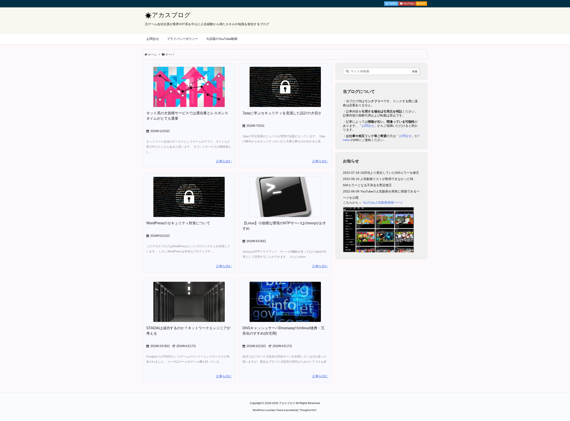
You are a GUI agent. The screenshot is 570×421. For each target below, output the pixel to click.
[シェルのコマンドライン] (285, 197)
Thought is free (308, 410)
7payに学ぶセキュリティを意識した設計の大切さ (282, 113)
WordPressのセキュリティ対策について (178, 223)
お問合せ (368, 125)
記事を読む (224, 161)
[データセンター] (189, 302)
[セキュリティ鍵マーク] (285, 87)
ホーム (152, 54)
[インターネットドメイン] (285, 302)
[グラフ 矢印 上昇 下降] (189, 87)
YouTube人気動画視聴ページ (382, 202)
